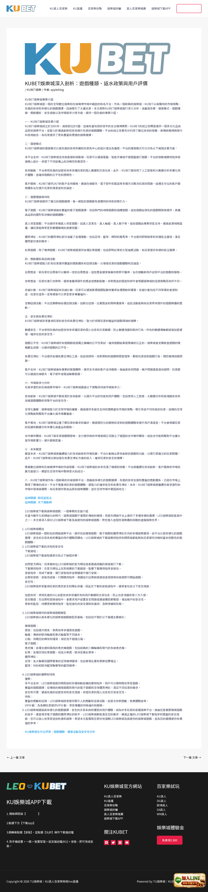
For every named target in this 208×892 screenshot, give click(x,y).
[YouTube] (126, 842)
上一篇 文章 (16, 757)
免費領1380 (169, 840)
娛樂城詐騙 (114, 8)
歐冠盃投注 (45, 498)
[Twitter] (113, 842)
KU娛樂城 (32, 814)
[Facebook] (106, 842)
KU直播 (77, 8)
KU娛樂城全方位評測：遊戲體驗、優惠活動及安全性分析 (60, 732)
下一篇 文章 (192, 757)
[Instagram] (120, 842)
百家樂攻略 (95, 8)
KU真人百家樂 (58, 8)
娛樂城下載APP (160, 8)
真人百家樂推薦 (136, 8)
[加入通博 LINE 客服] (189, 880)
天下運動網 (45, 502)
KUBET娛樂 (34, 90)
